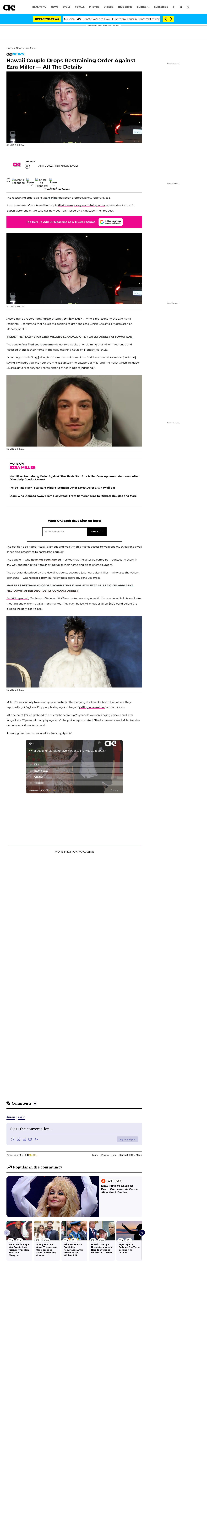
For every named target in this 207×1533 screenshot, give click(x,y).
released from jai (40, 577)
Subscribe (161, 6)
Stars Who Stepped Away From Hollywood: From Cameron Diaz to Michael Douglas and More (73, 495)
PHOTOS (94, 6)
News (19, 48)
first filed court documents (40, 344)
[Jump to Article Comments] (8, 180)
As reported (17, 598)
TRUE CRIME (125, 6)
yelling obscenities (92, 707)
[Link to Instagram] (181, 7)
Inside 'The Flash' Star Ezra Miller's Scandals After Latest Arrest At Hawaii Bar (62, 487)
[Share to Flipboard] (41, 180)
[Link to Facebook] (173, 7)
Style (66, 6)
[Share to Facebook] (18, 180)
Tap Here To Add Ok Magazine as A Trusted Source (60, 222)
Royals (80, 6)
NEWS (54, 6)
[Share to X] (30, 180)
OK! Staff (30, 161)
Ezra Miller (30, 48)
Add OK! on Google (58, 189)
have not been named (46, 559)
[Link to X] (188, 7)
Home (9, 48)
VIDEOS (108, 6)
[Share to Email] (53, 180)
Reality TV (39, 6)
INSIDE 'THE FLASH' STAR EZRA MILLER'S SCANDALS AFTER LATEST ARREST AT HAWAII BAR (69, 336)
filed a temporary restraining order (81, 205)
